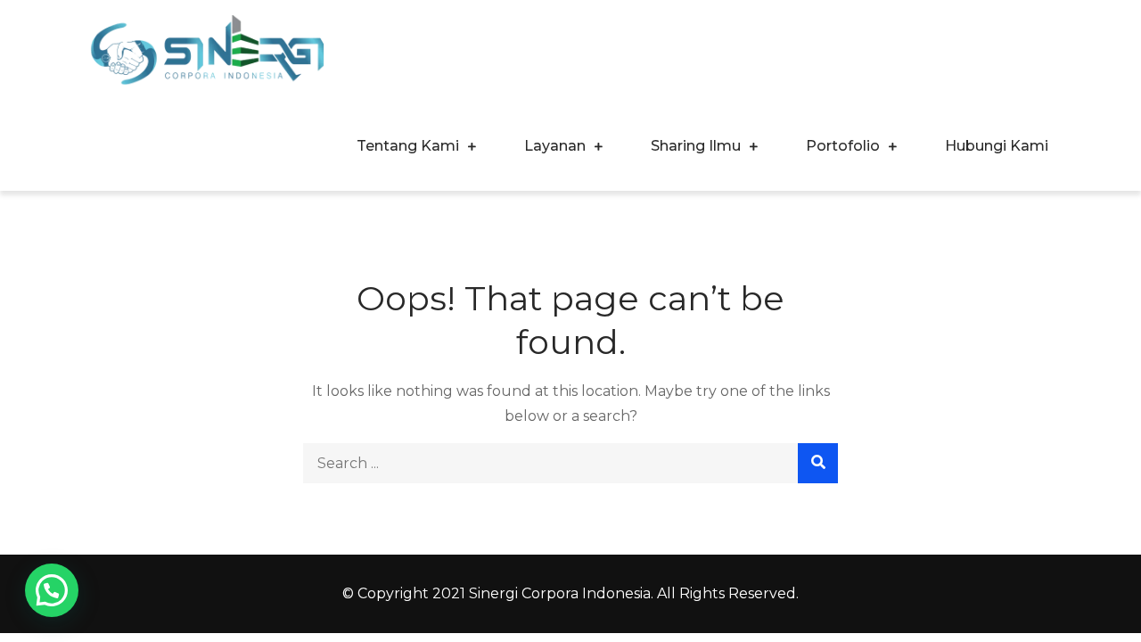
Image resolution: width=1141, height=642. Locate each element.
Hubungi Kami (996, 145)
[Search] (818, 463)
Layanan (555, 145)
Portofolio (843, 145)
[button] (51, 590)
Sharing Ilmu (696, 145)
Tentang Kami (408, 145)
